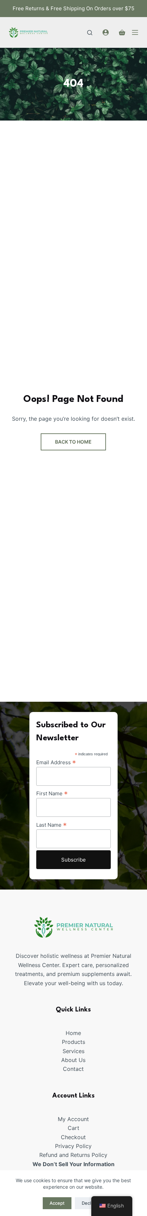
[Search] (89, 32)
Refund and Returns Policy (73, 1154)
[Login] (106, 32)
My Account (73, 1119)
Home (73, 1033)
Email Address (56, 762)
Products (73, 1041)
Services (73, 1051)
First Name (52, 793)
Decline (89, 1203)
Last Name (51, 824)
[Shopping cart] (122, 32)
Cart (73, 1127)
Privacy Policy (73, 1146)
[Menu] (135, 32)
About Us (73, 1060)
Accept (57, 1203)
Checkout (73, 1137)
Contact (73, 1068)
